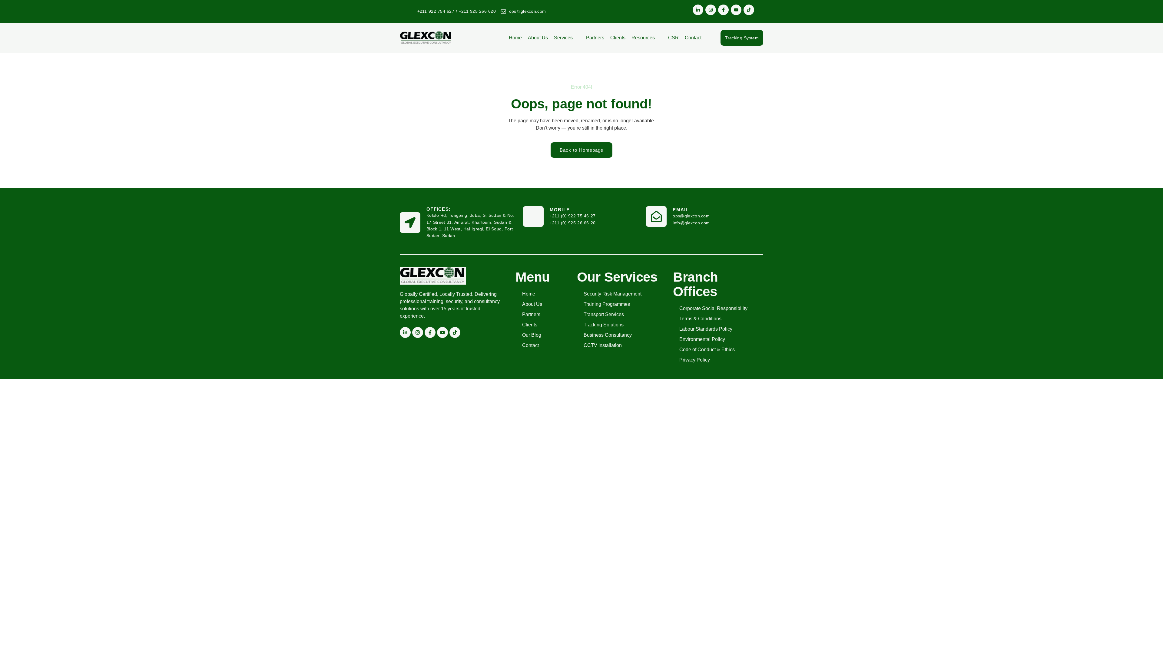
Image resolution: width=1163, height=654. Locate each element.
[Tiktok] (749, 10)
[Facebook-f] (723, 10)
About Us (538, 37)
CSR (673, 37)
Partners (595, 37)
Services (563, 37)
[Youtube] (736, 10)
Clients (617, 37)
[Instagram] (710, 10)
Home (515, 37)
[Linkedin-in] (698, 10)
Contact (693, 37)
